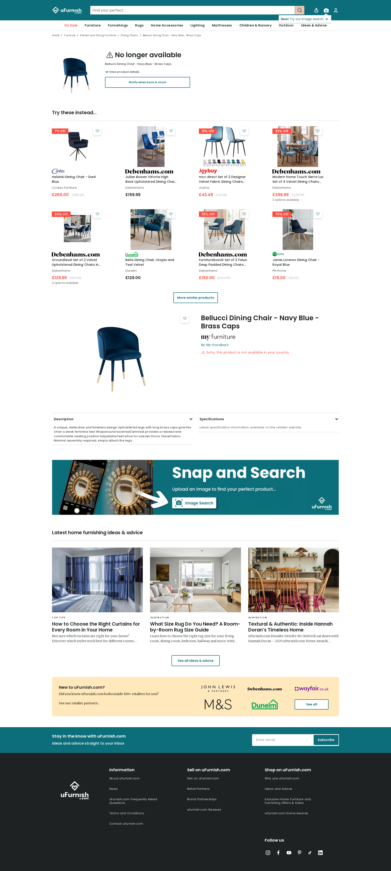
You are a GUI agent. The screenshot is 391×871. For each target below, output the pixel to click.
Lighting (198, 25)
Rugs (139, 25)
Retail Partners (198, 789)
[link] (77, 146)
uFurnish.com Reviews (204, 809)
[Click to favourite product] (97, 131)
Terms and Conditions (126, 813)
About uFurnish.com (124, 778)
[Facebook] (278, 853)
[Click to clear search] (290, 10)
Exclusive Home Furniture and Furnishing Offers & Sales (288, 801)
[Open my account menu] (336, 10)
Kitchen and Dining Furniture (98, 35)
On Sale (71, 25)
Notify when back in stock (147, 82)
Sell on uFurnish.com (203, 778)
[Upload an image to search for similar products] (326, 10)
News (113, 789)
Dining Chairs (129, 35)
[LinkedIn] (320, 853)
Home (55, 35)
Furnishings (118, 25)
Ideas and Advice (278, 789)
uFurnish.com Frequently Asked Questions (133, 801)
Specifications (212, 419)
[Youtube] (289, 853)
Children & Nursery (255, 25)
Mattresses (222, 25)
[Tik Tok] (310, 853)
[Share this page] (316, 10)
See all (311, 704)
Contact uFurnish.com (126, 823)
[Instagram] (268, 853)
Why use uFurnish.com (282, 778)
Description (64, 419)
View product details (124, 72)
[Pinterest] (299, 853)
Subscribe (326, 740)
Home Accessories (167, 25)
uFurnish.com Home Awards (286, 813)
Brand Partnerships (202, 799)
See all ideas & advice (196, 660)
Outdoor (286, 25)
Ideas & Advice (314, 25)
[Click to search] (299, 10)
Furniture (93, 25)
